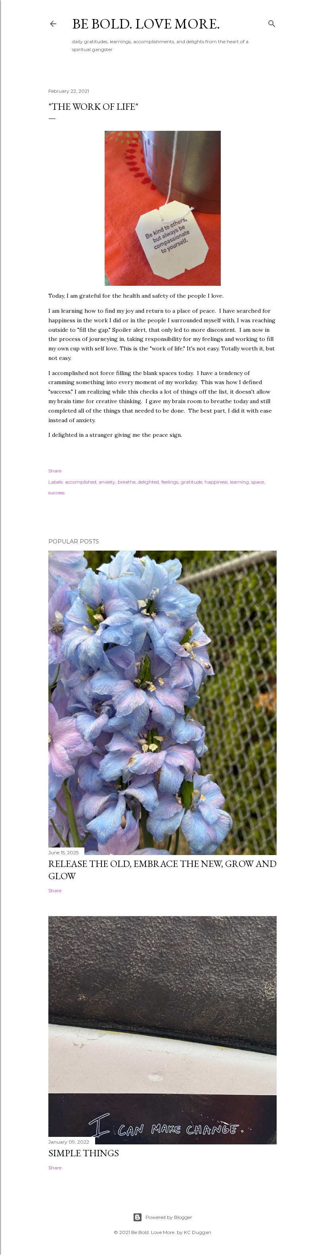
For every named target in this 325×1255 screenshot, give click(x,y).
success (56, 492)
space (257, 482)
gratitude (191, 482)
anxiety (107, 482)
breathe (127, 482)
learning (239, 482)
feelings (169, 482)
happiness (216, 482)
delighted (148, 482)
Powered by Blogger (168, 1217)
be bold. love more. (146, 23)
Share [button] (54, 471)
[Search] (272, 22)
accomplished (80, 482)
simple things (83, 1153)
